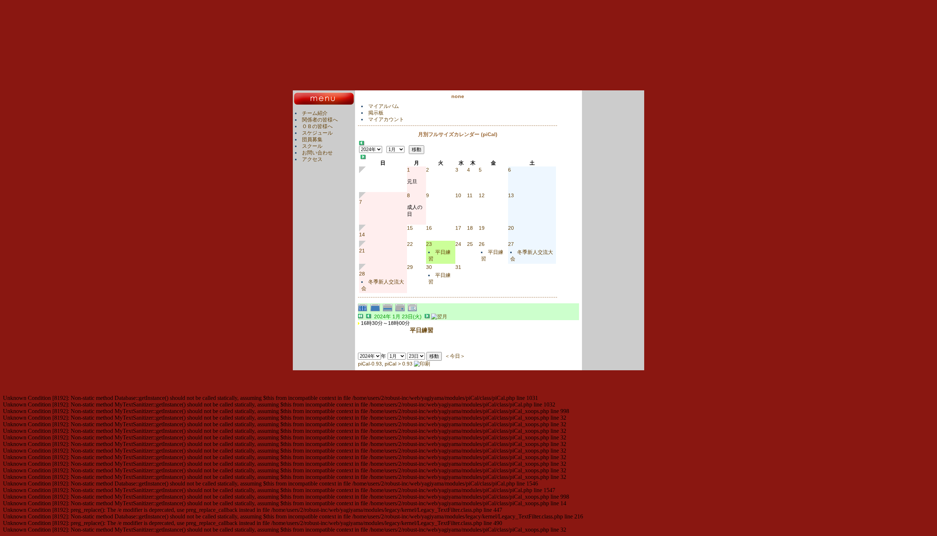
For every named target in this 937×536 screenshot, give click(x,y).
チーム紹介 (315, 113)
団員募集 (312, 139)
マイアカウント (386, 119)
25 (470, 244)
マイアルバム (383, 106)
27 (511, 244)
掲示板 (376, 113)
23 (429, 244)
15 (410, 228)
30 (429, 267)
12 (482, 195)
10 (458, 195)
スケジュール (317, 133)
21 (362, 251)
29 (410, 267)
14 (362, 234)
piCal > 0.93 (398, 364)
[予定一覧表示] (413, 310)
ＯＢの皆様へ (317, 126)
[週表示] (389, 310)
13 (511, 195)
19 (482, 228)
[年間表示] (364, 310)
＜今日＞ (455, 356)
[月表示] (376, 310)
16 (429, 228)
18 (470, 228)
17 (458, 228)
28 (362, 274)
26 (482, 244)
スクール (312, 146)
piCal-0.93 (370, 364)
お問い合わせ (317, 152)
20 (511, 228)
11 (470, 195)
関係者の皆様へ (320, 120)
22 (410, 244)
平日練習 (421, 330)
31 (458, 267)
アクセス (312, 159)
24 (458, 244)
